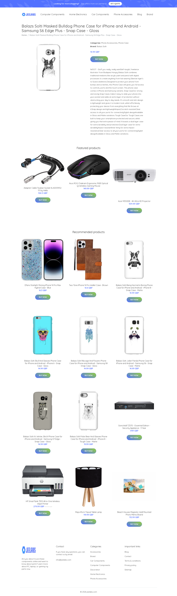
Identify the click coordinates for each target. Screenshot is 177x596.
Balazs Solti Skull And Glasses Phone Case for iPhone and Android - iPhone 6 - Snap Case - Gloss (42, 363)
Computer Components (52, 14)
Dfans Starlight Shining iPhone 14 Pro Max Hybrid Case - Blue (43, 286)
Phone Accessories (123, 14)
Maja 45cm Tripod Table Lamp (88, 512)
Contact (128, 556)
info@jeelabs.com (63, 560)
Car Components (100, 14)
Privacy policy (130, 565)
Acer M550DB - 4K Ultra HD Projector (134, 201)
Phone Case (123, 43)
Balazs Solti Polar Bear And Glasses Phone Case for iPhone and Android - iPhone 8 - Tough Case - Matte (88, 439)
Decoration (95, 570)
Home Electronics (78, 14)
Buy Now (99, 59)
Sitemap (128, 570)
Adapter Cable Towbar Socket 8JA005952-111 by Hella (43, 189)
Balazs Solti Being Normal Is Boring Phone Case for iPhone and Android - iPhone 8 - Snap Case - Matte (134, 287)
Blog (139, 14)
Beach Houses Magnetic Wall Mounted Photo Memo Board (134, 513)
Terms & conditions (133, 561)
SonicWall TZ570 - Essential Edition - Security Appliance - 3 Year (134, 426)
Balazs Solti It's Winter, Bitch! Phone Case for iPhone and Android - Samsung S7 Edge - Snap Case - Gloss (42, 439)
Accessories (95, 552)
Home (24, 35)
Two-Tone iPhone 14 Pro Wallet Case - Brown (88, 285)
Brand (150, 14)
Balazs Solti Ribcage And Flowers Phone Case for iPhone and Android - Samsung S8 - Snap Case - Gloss (88, 363)
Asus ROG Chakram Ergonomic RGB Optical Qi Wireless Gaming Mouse (88, 184)
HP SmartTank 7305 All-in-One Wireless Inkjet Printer (43, 502)
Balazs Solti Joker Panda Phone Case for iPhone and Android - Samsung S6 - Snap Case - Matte (134, 363)
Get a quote (115, 4)
